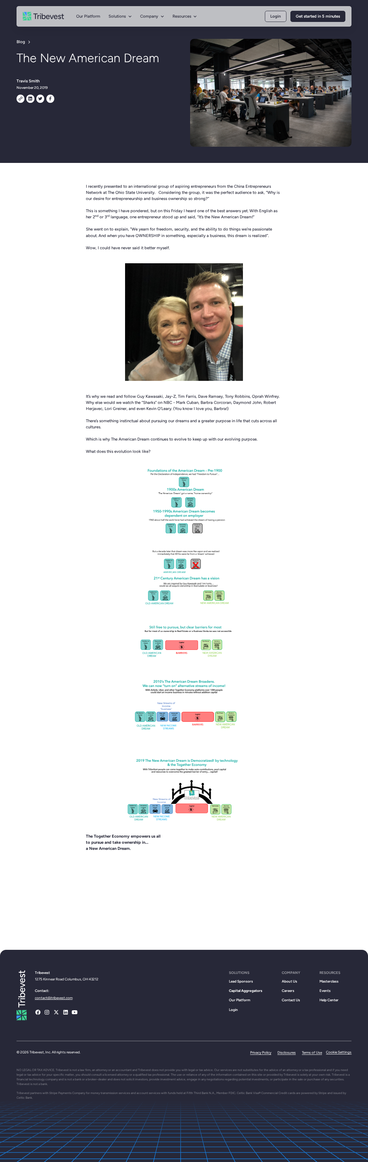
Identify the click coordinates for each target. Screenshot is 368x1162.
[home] (43, 16)
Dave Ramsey (210, 396)
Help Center (329, 1000)
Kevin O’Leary (158, 408)
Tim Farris (187, 396)
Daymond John (247, 402)
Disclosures (286, 1052)
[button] (120, 16)
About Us (289, 981)
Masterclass (329, 981)
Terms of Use (312, 1052)
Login (275, 16)
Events (325, 991)
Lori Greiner (115, 408)
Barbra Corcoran (216, 402)
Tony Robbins (237, 396)
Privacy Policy (260, 1052)
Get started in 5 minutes (318, 16)
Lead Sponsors (241, 981)
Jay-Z (170, 396)
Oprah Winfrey (265, 396)
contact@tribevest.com (54, 998)
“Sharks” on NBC (157, 402)
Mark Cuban (187, 402)
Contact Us (291, 1000)
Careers (288, 991)
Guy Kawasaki (150, 396)
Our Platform (88, 16)
